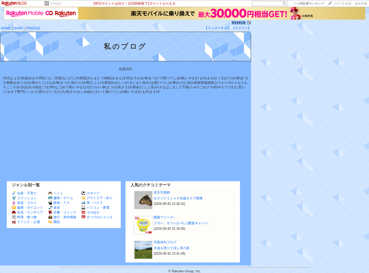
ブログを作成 (342, 3)
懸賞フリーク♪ (164, 217)
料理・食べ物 (27, 217)
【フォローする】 (217, 28)
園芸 (56, 222)
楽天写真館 (162, 192)
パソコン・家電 (98, 207)
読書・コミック (64, 212)
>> (308, 3)
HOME (6, 28)
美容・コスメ (27, 203)
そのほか (56, 3)
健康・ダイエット (30, 207)
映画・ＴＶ (61, 203)
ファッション (27, 198)
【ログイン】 (241, 28)
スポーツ (93, 193)
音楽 (56, 207)
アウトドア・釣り (100, 198)
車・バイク (95, 203)
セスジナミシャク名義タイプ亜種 (178, 198)
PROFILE (33, 28)
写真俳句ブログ (165, 242)
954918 (238, 23)
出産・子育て (27, 193)
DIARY (19, 28)
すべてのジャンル (100, 217)
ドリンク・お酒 (28, 222)
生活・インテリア (30, 212)
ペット (58, 193)
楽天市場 (361, 3)
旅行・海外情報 (64, 217)
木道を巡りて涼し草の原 (172, 248)
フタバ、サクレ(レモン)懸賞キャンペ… (182, 223)
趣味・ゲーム (63, 198)
